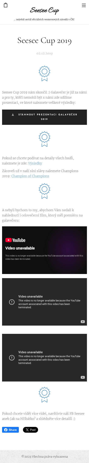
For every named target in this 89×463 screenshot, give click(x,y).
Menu (84, 5)
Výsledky (35, 163)
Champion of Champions (30, 176)
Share (13, 429)
